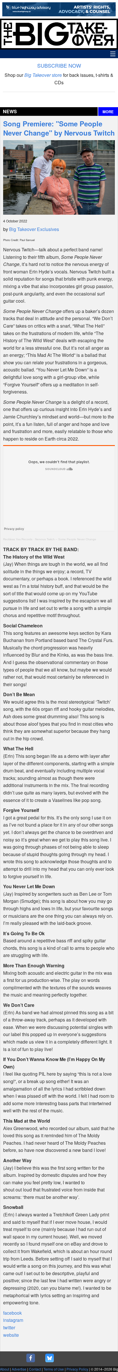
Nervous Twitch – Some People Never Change (65, 539)
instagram (13, 1320)
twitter (9, 1327)
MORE (108, 111)
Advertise (19, 1369)
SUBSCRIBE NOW (59, 65)
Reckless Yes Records (17, 539)
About (4, 1369)
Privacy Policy (77, 1369)
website (11, 1335)
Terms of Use (54, 1369)
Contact (35, 1369)
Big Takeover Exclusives (34, 229)
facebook (12, 1313)
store (43, 75)
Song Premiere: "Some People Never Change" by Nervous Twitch (59, 128)
